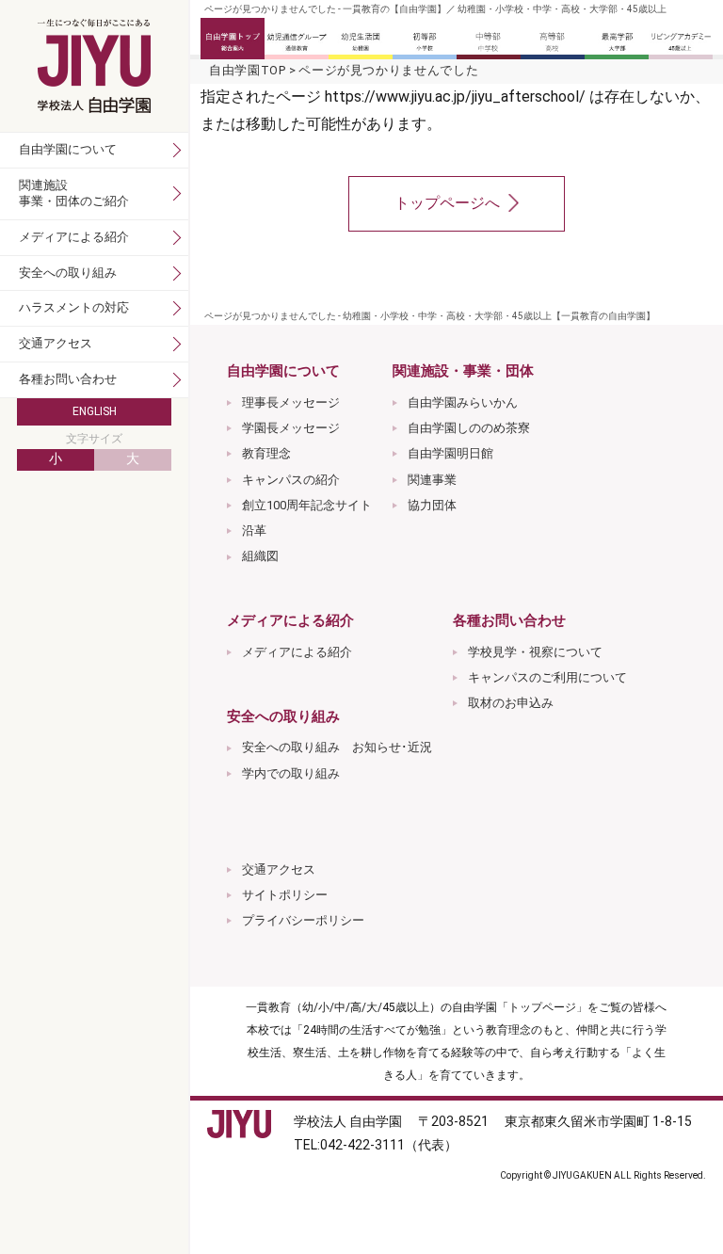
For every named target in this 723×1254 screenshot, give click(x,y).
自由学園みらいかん (463, 402)
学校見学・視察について (535, 652)
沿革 (254, 530)
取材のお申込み (511, 703)
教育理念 (266, 453)
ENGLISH (94, 411)
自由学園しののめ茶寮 (469, 428)
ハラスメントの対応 (74, 307)
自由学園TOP (247, 70)
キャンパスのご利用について (547, 677)
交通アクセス (278, 869)
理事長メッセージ (291, 402)
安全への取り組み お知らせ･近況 (337, 747)
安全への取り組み (68, 272)
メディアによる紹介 (297, 652)
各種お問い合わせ (68, 379)
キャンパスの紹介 (291, 480)
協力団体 (432, 505)
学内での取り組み (291, 773)
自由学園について (68, 149)
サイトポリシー (285, 895)
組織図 (260, 556)
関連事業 (432, 480)
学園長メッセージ (291, 428)
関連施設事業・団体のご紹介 (74, 193)
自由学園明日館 (450, 453)
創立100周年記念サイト (307, 505)
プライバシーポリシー (303, 920)
